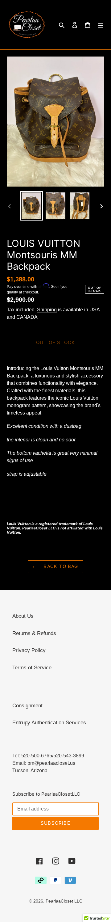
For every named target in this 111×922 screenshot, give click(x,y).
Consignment (27, 706)
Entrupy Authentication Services (49, 723)
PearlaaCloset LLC (64, 901)
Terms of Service (31, 668)
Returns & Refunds (34, 633)
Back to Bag (60, 566)
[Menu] (100, 25)
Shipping (47, 309)
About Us (23, 616)
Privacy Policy (29, 650)
